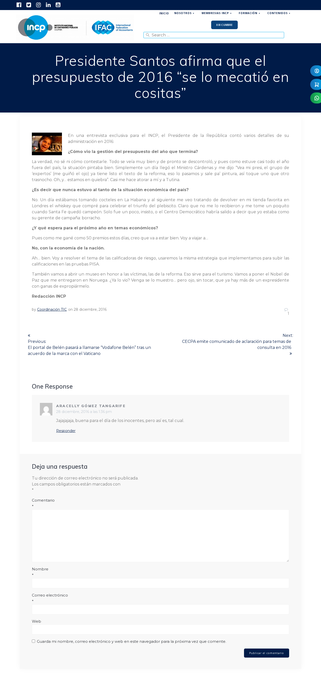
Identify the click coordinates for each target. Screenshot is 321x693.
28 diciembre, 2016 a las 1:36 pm (84, 411)
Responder (65, 431)
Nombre (40, 572)
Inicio (164, 13)
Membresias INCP (215, 13)
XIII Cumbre (224, 25)
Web (36, 621)
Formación (248, 13)
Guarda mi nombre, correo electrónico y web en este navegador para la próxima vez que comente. (131, 641)
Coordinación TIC (52, 309)
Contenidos (277, 13)
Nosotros (183, 13)
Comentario (43, 503)
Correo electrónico (50, 598)
